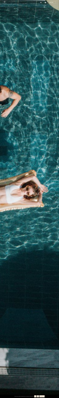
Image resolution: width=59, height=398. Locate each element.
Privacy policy (42, 396)
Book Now (51, 2)
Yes (35, 396)
